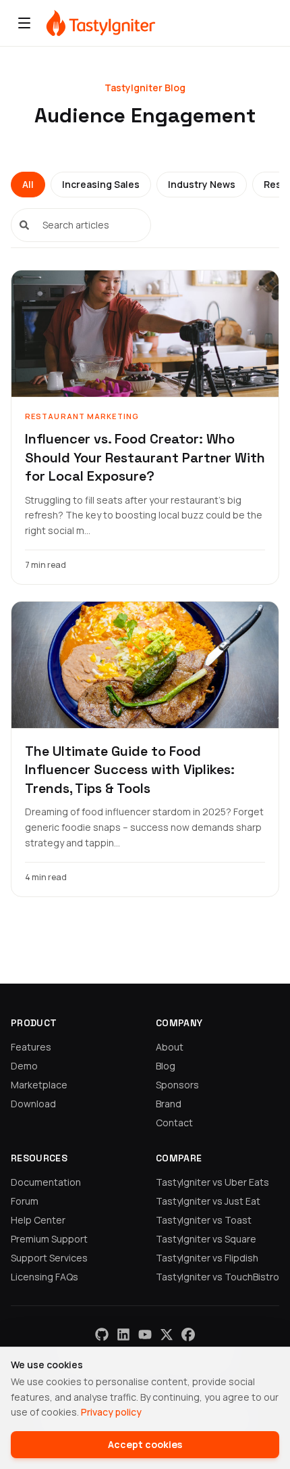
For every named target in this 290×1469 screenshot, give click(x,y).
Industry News (201, 184)
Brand (168, 1103)
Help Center (38, 1219)
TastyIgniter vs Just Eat (208, 1201)
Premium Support (49, 1238)
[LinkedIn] (123, 1334)
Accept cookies (145, 1444)
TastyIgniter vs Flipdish (207, 1257)
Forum (24, 1201)
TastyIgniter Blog (145, 87)
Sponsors (177, 1084)
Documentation (46, 1182)
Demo (24, 1065)
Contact (174, 1122)
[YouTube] (145, 1334)
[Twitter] (166, 1334)
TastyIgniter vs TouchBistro (217, 1276)
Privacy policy (111, 1411)
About (169, 1046)
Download (33, 1103)
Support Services (49, 1257)
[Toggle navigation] (24, 23)
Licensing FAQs (44, 1276)
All (28, 184)
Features (31, 1046)
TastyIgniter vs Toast (204, 1219)
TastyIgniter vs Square (206, 1238)
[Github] (102, 1334)
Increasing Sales (101, 184)
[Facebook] (188, 1334)
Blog (165, 1065)
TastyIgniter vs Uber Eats (212, 1182)
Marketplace (39, 1084)
